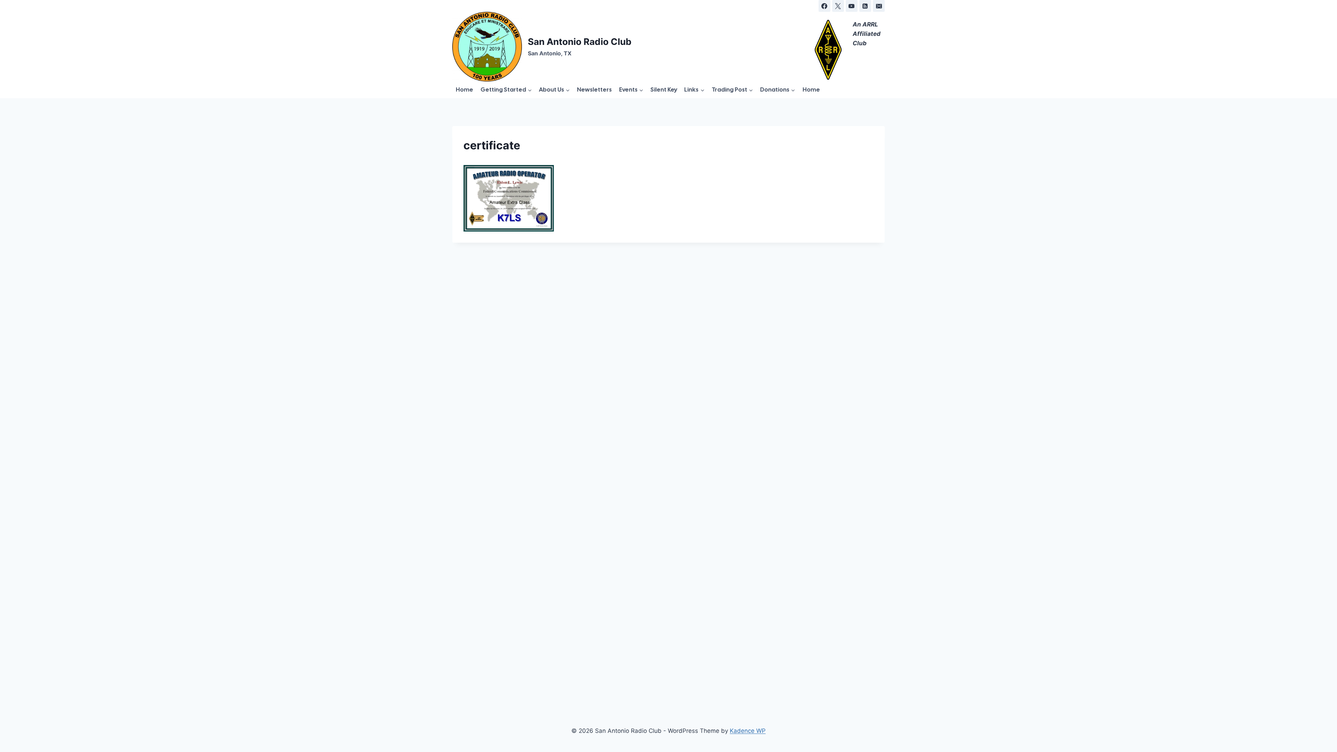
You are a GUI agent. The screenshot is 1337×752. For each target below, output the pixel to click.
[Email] (879, 6)
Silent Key (663, 89)
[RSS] (865, 6)
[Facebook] (824, 6)
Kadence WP (748, 730)
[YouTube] (852, 6)
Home (464, 89)
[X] (838, 6)
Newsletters (594, 89)
